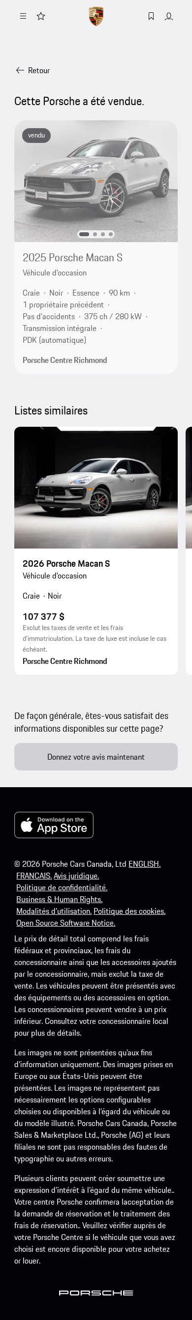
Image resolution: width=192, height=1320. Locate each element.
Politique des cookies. (129, 911)
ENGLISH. (144, 864)
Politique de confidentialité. (61, 887)
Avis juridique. (76, 875)
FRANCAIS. (34, 875)
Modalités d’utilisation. (54, 911)
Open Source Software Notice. (65, 923)
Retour (39, 70)
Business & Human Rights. (59, 899)
